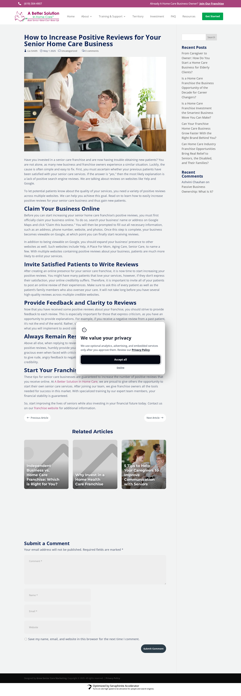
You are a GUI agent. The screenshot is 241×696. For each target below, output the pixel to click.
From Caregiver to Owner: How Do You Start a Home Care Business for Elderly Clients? (196, 62)
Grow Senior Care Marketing (52, 678)
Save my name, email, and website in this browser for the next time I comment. (84, 639)
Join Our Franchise (212, 3)
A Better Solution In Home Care (76, 381)
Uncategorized (69, 50)
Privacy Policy (113, 678)
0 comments (92, 50)
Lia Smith (32, 50)
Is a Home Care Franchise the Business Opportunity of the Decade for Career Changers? (198, 87)
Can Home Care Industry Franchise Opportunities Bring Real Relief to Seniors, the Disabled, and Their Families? (199, 153)
